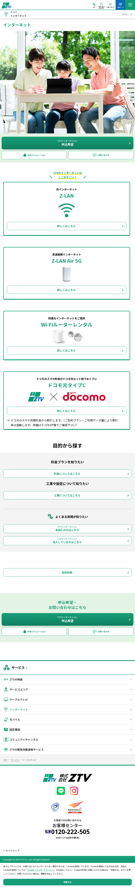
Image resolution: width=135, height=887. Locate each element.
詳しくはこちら (66, 226)
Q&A (94, 7)
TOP (5, 760)
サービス (18, 667)
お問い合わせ (110, 7)
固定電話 (15, 729)
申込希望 (67, 142)
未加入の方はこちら (67, 528)
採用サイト (120, 7)
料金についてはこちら (67, 474)
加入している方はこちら (67, 540)
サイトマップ (12, 850)
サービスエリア (19, 689)
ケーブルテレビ (19, 699)
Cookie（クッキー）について (40, 869)
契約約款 (67, 572)
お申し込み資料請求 (101, 7)
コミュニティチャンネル (24, 739)
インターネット (19, 709)
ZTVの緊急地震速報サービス (27, 749)
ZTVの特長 (16, 679)
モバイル (15, 719)
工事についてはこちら (67, 495)
